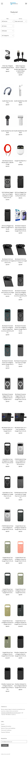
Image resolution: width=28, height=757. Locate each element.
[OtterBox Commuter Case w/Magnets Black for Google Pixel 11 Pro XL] (20, 642)
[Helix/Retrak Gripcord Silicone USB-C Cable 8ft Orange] (7, 150)
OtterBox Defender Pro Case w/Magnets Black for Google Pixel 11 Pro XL (20, 685)
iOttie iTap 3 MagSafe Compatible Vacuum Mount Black (7, 67)
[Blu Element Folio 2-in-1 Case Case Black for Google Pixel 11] (7, 417)
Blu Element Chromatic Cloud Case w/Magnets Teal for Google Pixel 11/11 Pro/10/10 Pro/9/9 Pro (7, 329)
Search (2, 724)
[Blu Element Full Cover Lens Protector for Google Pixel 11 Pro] (7, 248)
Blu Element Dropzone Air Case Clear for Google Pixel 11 (20, 362)
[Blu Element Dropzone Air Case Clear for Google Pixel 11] (20, 350)
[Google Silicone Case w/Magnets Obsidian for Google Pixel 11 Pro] (7, 579)
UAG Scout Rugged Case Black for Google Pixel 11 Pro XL (7, 227)
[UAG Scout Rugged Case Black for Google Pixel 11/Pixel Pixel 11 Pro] (20, 182)
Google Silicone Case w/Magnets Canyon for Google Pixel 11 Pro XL (20, 559)
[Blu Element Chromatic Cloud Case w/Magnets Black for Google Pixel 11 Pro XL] (20, 315)
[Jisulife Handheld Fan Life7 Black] (7, 120)
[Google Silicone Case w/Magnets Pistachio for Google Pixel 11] (7, 610)
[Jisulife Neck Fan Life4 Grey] (7, 90)
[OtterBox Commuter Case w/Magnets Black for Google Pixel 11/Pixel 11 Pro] (7, 673)
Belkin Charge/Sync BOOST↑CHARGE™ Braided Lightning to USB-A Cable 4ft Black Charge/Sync (20, 69)
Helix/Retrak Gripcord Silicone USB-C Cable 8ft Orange (7, 162)
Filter (7, 18)
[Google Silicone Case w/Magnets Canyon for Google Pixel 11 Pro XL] (20, 547)
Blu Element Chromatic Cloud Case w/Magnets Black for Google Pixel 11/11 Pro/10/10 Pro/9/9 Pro (20, 294)
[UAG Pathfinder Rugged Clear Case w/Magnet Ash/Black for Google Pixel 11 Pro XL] (7, 182)
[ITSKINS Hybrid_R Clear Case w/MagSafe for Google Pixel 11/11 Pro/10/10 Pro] (20, 449)
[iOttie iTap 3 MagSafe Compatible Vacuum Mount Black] (7, 55)
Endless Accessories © (5, 754)
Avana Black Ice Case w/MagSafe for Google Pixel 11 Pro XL (7, 494)
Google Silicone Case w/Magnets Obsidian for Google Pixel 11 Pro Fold (20, 622)
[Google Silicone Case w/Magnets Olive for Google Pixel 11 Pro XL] (7, 547)
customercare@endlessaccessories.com (10, 712)
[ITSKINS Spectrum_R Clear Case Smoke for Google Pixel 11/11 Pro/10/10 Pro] (20, 482)
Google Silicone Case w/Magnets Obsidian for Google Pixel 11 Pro (7, 591)
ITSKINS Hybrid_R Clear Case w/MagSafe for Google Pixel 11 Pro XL (7, 527)
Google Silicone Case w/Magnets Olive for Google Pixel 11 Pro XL (7, 559)
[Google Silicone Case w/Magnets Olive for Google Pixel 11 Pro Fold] (7, 642)
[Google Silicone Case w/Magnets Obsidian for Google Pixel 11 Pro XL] (20, 515)
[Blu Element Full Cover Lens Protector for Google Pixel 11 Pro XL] (7, 280)
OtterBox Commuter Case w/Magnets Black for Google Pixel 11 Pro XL (20, 654)
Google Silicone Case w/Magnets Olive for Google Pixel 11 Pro (20, 591)
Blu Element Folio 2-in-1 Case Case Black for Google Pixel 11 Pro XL (20, 429)
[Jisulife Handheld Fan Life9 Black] (20, 120)
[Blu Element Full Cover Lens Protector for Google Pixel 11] (20, 248)
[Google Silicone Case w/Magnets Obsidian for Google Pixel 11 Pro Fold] (20, 610)
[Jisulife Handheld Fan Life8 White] (20, 90)
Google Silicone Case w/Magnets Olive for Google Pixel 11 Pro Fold (8, 654)
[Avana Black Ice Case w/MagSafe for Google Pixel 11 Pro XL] (7, 482)
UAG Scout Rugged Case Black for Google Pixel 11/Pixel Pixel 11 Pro (20, 194)
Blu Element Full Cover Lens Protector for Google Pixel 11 (20, 260)
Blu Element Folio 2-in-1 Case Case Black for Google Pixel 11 (7, 429)
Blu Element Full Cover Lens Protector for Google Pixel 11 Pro (7, 260)
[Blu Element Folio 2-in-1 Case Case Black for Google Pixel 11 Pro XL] (20, 417)
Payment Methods (5, 732)
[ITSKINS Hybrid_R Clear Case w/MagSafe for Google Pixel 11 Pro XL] (7, 515)
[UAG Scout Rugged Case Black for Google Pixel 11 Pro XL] (7, 215)
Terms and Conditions (6, 730)
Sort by (20, 18)
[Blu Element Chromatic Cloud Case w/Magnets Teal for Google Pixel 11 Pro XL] (7, 350)
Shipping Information (6, 726)
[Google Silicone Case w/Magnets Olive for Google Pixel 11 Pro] (20, 579)
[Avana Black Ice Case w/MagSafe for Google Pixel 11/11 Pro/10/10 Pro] (7, 449)
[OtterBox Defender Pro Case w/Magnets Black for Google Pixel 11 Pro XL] (20, 673)
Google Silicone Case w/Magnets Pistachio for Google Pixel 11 (8, 622)
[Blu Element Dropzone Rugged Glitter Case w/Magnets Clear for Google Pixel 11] (7, 384)
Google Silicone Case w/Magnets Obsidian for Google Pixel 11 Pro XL (20, 527)
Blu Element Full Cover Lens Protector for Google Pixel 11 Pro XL (7, 292)
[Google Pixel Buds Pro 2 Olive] (20, 150)
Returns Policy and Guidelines (8, 728)
